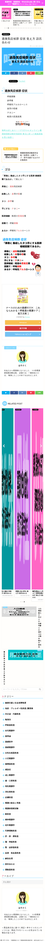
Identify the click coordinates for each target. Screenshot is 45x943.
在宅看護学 (10, 730)
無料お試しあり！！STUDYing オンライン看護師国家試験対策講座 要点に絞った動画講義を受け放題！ (22, 134)
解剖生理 (9, 858)
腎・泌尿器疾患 (12, 847)
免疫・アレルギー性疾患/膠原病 (19, 708)
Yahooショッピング (23, 334)
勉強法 (8, 719)
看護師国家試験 (12, 808)
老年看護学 (10, 825)
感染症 (8, 769)
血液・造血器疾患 (13, 853)
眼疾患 (8, 814)
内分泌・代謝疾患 (13, 714)
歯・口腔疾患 (11, 780)
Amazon (23, 322)
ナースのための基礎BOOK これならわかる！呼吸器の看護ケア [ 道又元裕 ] (23, 310)
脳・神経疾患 (11, 842)
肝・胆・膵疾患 (12, 836)
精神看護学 (10, 819)
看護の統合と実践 (13, 803)
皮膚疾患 (9, 797)
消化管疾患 (10, 792)
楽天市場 (23, 328)
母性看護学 (10, 786)
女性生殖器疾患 (12, 753)
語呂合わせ (10, 864)
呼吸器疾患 (6, 34)
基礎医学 (9, 742)
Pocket (21, 81)
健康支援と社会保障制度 (15, 703)
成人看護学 (10, 775)
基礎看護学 (10, 747)
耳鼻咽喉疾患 (11, 831)
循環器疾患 (10, 764)
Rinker (27, 317)
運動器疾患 (10, 869)
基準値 (8, 736)
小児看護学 (10, 758)
